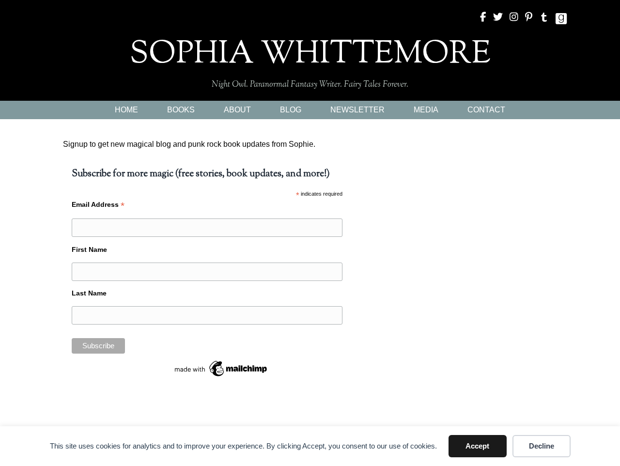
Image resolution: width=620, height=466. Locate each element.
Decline (541, 446)
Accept (477, 446)
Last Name (89, 293)
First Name (89, 249)
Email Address (98, 204)
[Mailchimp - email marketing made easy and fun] (221, 368)
